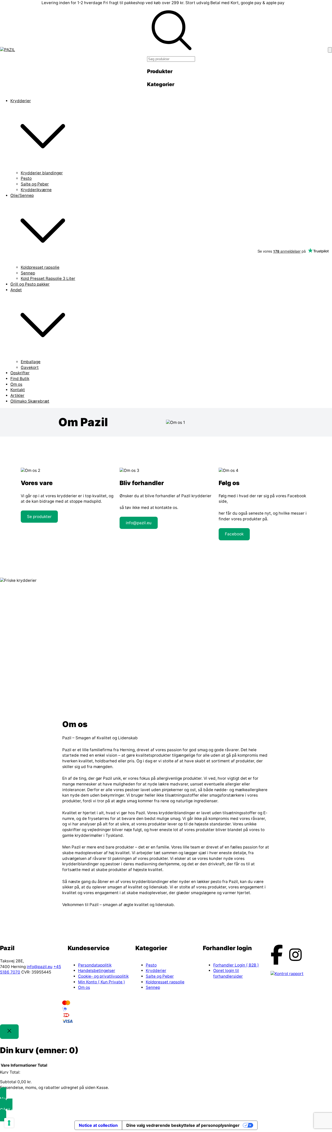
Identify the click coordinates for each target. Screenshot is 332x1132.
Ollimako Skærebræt (29, 401)
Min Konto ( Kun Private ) (101, 981)
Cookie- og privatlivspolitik (103, 976)
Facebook (234, 534)
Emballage (30, 361)
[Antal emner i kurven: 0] (330, 50)
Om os (16, 384)
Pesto (26, 178)
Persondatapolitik (95, 965)
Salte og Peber (35, 184)
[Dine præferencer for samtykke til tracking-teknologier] (9, 1123)
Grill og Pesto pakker (30, 284)
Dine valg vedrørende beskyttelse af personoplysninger (183, 1125)
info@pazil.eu (138, 522)
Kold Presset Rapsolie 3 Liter (48, 278)
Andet (16, 289)
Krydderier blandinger (42, 172)
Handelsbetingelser (96, 970)
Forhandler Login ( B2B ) (236, 965)
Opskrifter (20, 372)
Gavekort (30, 367)
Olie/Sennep (22, 195)
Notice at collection (98, 1125)
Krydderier (20, 100)
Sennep (28, 273)
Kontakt (17, 389)
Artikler (17, 395)
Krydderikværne (36, 189)
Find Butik (19, 378)
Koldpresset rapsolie (40, 267)
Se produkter (39, 516)
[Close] (9, 1031)
